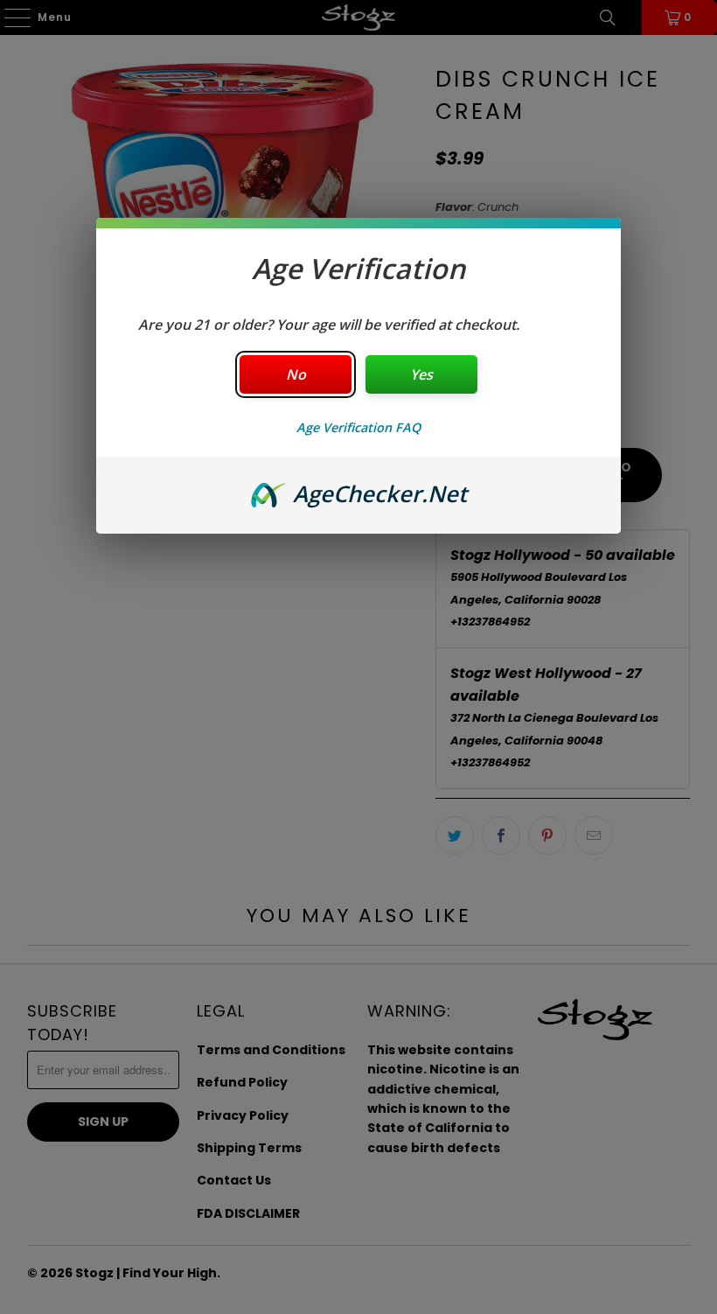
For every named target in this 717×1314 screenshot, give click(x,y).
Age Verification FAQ (358, 427)
